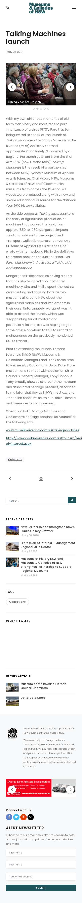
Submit (41, 887)
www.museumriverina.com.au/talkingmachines (42, 430)
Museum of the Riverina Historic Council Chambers (43, 686)
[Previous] (12, 87)
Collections (15, 459)
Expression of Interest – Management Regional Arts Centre (48, 545)
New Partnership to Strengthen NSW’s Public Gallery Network (48, 529)
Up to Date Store (33, 698)
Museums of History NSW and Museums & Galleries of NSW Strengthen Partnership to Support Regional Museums (46, 565)
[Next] (70, 87)
